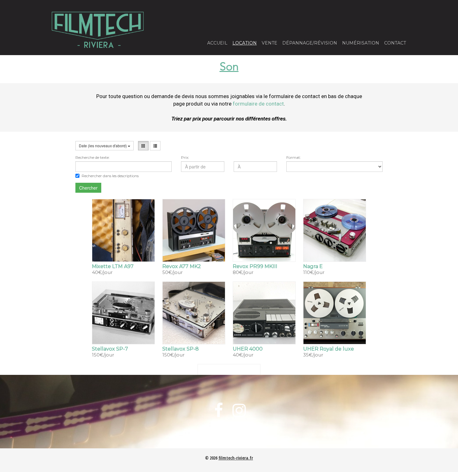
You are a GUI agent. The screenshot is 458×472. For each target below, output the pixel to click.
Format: (293, 157)
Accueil (217, 43)
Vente (269, 43)
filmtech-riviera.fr (235, 458)
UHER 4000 (248, 349)
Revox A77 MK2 (181, 266)
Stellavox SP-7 (110, 349)
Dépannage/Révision (309, 43)
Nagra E (313, 266)
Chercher (88, 188)
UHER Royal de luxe (328, 349)
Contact (395, 43)
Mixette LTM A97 (113, 266)
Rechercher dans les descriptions (110, 175)
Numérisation (360, 43)
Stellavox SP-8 (180, 349)
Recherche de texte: (92, 157)
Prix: (185, 157)
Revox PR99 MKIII (255, 266)
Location (244, 43)
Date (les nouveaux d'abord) (103, 145)
